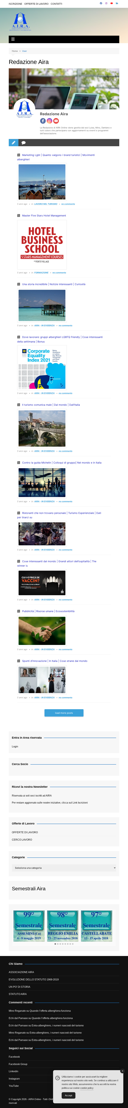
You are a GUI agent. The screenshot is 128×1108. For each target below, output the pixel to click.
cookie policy (87, 1088)
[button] (55, 944)
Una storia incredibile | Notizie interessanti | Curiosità (53, 284)
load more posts (64, 712)
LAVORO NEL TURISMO (45, 204)
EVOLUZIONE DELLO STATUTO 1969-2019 (34, 979)
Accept (68, 1095)
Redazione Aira (54, 114)
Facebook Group (18, 1064)
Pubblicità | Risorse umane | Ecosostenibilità (48, 611)
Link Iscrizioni (80, 802)
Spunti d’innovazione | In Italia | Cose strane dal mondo (54, 660)
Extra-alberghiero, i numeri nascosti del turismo (58, 1025)
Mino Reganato (17, 1010)
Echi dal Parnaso (18, 1018)
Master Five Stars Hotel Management (44, 215)
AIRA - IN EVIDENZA (44, 325)
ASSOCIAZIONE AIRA (21, 972)
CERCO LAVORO (22, 839)
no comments (68, 204)
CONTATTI (56, 4)
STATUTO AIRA (18, 994)
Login (15, 746)
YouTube (14, 1086)
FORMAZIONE (41, 272)
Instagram (14, 1078)
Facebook (14, 1056)
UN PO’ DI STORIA (19, 987)
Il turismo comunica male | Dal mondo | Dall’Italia (51, 404)
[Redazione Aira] (24, 109)
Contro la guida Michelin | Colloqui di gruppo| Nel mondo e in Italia (61, 462)
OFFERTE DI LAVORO (36, 4)
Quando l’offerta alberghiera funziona (50, 1010)
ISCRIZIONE (15, 4)
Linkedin (13, 1071)
